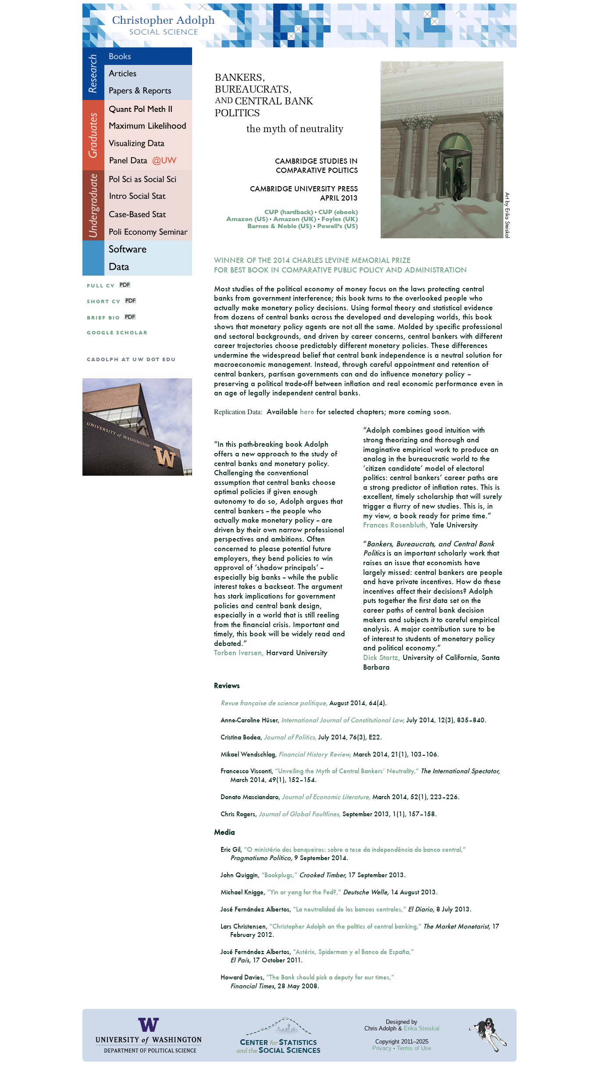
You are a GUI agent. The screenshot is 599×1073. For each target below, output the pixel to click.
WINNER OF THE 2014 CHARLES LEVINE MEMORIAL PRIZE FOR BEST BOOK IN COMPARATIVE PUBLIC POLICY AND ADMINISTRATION (340, 264)
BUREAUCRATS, (253, 90)
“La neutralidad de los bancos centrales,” (349, 909)
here (307, 411)
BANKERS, (240, 78)
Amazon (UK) (294, 218)
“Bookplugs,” (279, 875)
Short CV (104, 302)
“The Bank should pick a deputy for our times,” (330, 977)
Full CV (101, 286)
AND (224, 101)
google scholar (117, 333)
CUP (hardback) (288, 211)
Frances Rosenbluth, (395, 524)
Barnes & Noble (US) (279, 226)
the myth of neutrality (294, 130)
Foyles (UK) (339, 218)
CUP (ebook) (338, 211)
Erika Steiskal (421, 1028)
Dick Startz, (381, 657)
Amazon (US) (247, 218)
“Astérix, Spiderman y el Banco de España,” (353, 951)
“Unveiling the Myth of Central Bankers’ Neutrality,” (347, 771)
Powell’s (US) (337, 226)
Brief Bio (103, 318)
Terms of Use (414, 1048)
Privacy (382, 1048)
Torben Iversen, (239, 652)
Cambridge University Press (304, 188)
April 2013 (339, 197)
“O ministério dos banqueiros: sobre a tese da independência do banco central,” (355, 849)
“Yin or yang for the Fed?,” (304, 892)
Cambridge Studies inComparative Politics (316, 165)
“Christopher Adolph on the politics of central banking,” (345, 926)
